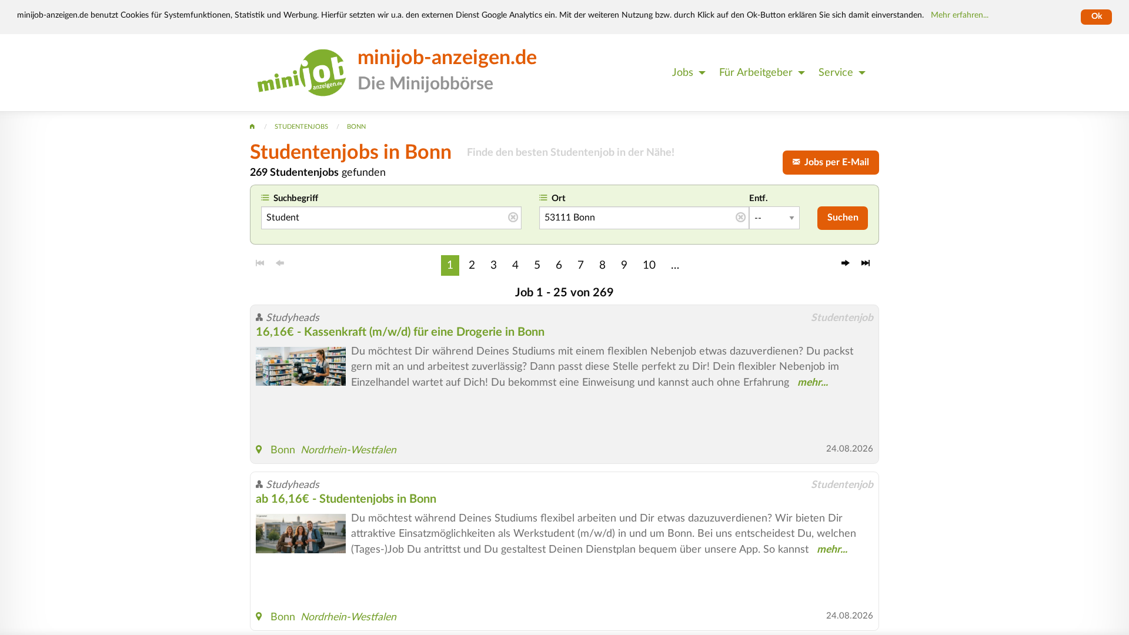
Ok (1096, 16)
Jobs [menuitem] (682, 73)
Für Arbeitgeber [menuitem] (756, 73)
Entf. (758, 198)
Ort (559, 198)
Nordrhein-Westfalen (348, 450)
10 (649, 265)
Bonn (282, 450)
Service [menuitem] (836, 73)
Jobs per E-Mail (834, 162)
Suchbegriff (295, 198)
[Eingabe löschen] (513, 218)
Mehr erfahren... (959, 15)
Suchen (843, 217)
